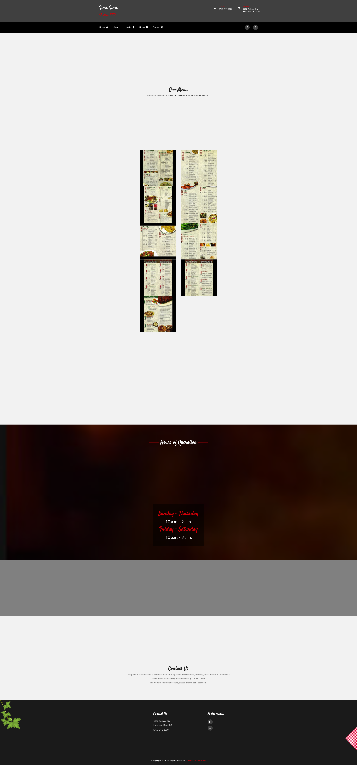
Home (102, 27)
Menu (115, 27)
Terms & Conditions (196, 760)
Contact (156, 27)
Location (128, 27)
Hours (142, 27)
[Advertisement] (178, 59)
